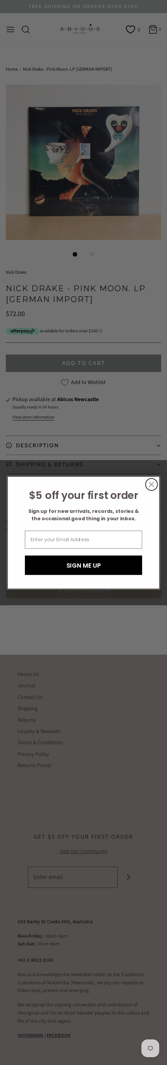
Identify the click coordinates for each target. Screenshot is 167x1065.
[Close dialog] (152, 484)
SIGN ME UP (83, 565)
